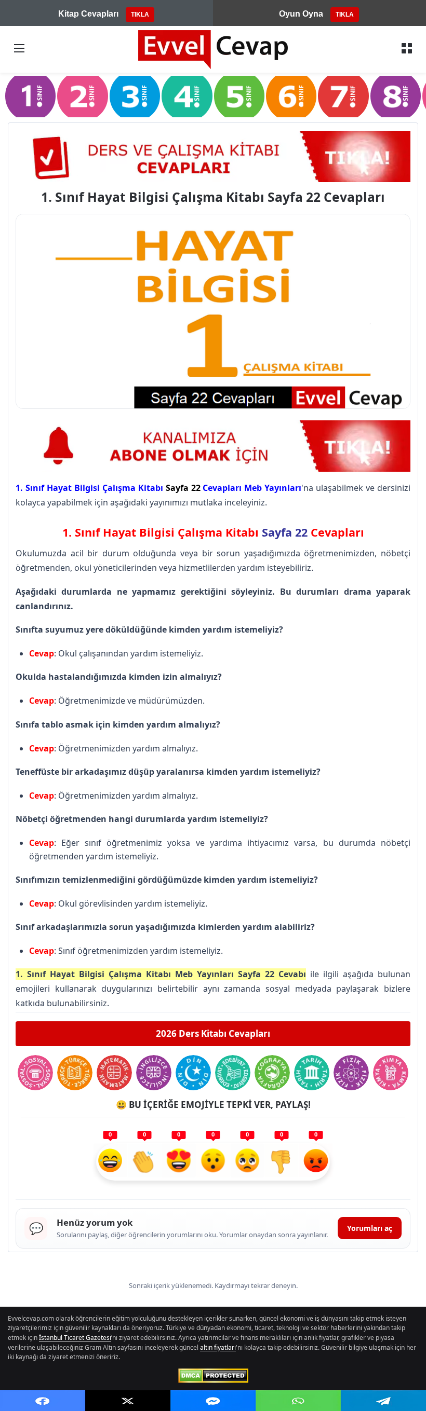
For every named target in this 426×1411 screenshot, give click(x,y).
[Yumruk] (281, 1162)
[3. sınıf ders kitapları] (135, 96)
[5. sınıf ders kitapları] (239, 96)
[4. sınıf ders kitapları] (187, 96)
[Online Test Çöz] (213, 156)
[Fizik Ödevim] (351, 1072)
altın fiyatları (218, 1347)
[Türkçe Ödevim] (74, 1072)
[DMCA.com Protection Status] (213, 1375)
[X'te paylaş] (127, 1400)
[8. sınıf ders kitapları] (395, 96)
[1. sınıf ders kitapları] (30, 96)
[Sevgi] (179, 1162)
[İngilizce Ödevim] (153, 1072)
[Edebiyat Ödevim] (232, 1072)
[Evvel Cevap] (213, 49)
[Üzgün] (247, 1162)
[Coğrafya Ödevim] (272, 1072)
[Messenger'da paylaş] (213, 1400)
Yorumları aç (369, 1228)
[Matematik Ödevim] (114, 1072)
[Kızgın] (316, 1162)
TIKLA (140, 14)
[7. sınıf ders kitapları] (343, 96)
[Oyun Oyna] (213, 446)
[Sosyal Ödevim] (35, 1072)
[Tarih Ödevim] (311, 1072)
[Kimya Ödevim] (390, 1072)
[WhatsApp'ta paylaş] (298, 1400)
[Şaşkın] (213, 1162)
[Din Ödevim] (193, 1072)
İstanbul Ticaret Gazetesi (75, 1337)
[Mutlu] (110, 1162)
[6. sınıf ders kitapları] (291, 96)
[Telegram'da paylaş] (383, 1400)
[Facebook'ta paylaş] (42, 1400)
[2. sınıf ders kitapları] (82, 96)
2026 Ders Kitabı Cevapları (213, 1033)
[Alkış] (144, 1162)
